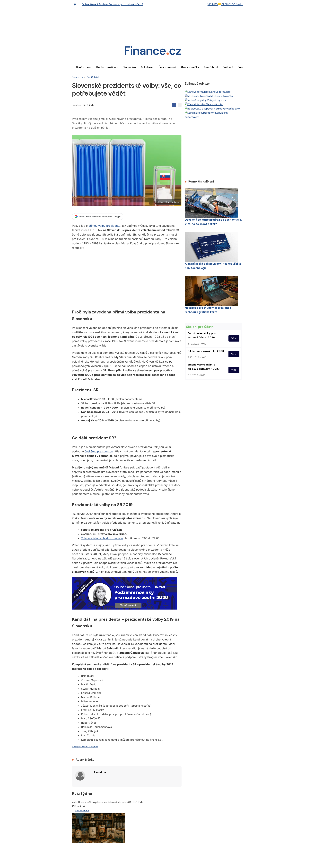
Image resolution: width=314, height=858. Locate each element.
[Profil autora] (80, 776)
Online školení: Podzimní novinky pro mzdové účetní (112, 4)
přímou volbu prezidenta (104, 225)
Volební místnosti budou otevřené (102, 538)
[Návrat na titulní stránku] (153, 52)
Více (233, 338)
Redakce (76, 104)
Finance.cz (77, 77)
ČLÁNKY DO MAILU (232, 4)
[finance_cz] (75, 4)
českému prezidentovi (99, 451)
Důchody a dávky (107, 67)
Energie (242, 67)
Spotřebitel (211, 67)
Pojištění (228, 67)
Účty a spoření (167, 67)
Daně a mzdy (83, 67)
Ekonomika (129, 67)
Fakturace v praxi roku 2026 (205, 351)
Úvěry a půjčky (190, 67)
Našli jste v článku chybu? (85, 746)
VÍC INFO (213, 4)
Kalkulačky (147, 67)
